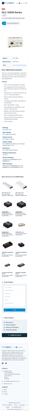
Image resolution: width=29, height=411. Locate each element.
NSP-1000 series (19, 192)
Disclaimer (22, 405)
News (5, 391)
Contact (6, 394)
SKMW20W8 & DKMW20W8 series (6, 233)
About (5, 389)
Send (14, 310)
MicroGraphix (18, 409)
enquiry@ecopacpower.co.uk (11, 381)
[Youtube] (6, 363)
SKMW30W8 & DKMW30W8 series (20, 212)
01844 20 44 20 (15, 335)
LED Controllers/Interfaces (19, 65)
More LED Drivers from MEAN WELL (13, 177)
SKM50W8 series (19, 232)
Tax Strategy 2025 (16, 407)
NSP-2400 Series (6, 192)
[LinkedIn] (2, 363)
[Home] (15, 3)
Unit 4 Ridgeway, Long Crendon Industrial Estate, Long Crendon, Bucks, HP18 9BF (12, 375)
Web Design (10, 409)
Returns (8, 407)
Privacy (16, 405)
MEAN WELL (16, 61)
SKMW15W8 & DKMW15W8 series (6, 212)
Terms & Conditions (7, 405)
